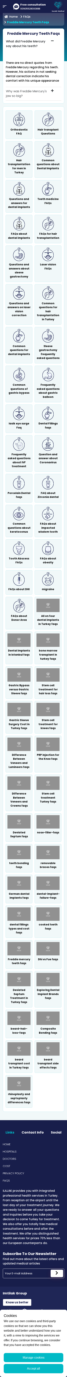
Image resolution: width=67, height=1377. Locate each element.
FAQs (27, 17)
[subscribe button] (57, 1273)
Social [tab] (56, 1132)
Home (6, 1144)
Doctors (9, 1159)
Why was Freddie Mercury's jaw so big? (26, 93)
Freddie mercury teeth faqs (28, 22)
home (13, 17)
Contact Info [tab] (33, 1132)
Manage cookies (33, 1357)
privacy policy (13, 1173)
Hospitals (10, 1151)
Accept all (33, 1368)
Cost (6, 1166)
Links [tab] (10, 1132)
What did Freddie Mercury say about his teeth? (25, 43)
